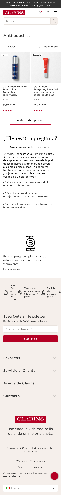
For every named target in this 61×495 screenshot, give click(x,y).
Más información (11, 269)
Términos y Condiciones (30, 461)
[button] (30, 183)
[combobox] (30, 488)
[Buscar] (54, 21)
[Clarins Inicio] (14, 12)
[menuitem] (40, 13)
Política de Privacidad (30, 467)
